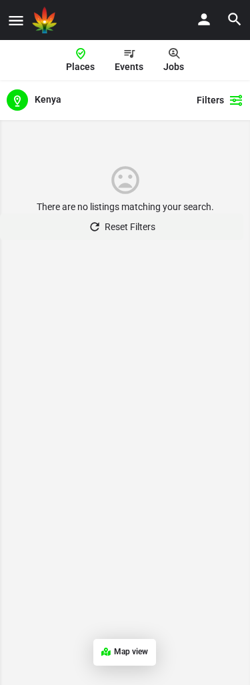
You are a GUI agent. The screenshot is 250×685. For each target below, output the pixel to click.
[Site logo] (46, 20)
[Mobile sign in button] (204, 19)
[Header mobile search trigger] (234, 19)
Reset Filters (130, 226)
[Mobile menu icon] (16, 20)
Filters (210, 100)
